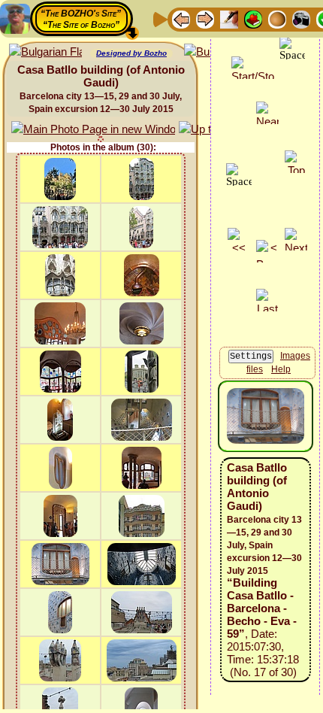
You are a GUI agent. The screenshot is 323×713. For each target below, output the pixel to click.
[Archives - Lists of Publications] (229, 18)
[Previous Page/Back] (181, 18)
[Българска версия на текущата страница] (45, 52)
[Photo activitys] (301, 18)
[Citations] (253, 18)
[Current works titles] (277, 18)
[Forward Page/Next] (205, 18)
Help (281, 369)
